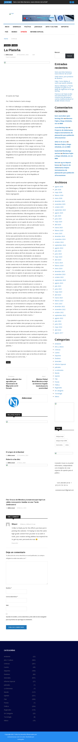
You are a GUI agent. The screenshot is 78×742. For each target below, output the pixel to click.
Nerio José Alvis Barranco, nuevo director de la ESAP (30, 2)
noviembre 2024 (60, 239)
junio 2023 (58, 289)
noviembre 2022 (60, 309)
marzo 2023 (59, 298)
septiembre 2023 (60, 280)
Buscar (57, 52)
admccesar (9, 55)
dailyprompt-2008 (61, 441)
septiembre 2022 (60, 315)
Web (7, 605)
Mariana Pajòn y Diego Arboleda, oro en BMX (63, 120)
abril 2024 (58, 260)
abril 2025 (58, 225)
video (67, 445)
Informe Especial (37, 32)
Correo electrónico (12, 597)
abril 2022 (58, 330)
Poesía (57, 382)
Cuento (57, 353)
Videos (57, 396)
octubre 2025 (59, 207)
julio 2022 (58, 321)
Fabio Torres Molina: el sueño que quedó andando (63, 82)
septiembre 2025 (60, 210)
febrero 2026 (59, 195)
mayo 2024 (58, 257)
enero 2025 (58, 233)
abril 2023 (58, 295)
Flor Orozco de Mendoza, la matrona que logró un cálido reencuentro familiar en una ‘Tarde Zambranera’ (25, 502)
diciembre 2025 (60, 201)
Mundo (14, 32)
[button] (71, 2)
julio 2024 (58, 251)
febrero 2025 (59, 230)
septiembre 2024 (60, 245)
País (6, 32)
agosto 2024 (59, 248)
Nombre (9, 588)
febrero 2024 (59, 266)
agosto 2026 (59, 187)
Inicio (7, 27)
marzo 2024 (59, 263)
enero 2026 (58, 198)
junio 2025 (58, 219)
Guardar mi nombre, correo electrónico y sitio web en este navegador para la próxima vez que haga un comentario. (26, 618)
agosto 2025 (59, 213)
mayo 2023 (58, 292)
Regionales (58, 388)
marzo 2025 (59, 228)
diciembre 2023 (60, 271)
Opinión (24, 32)
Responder (15, 543)
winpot (14, 524)
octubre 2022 (59, 312)
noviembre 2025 (60, 204)
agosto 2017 (59, 333)
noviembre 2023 (60, 274)
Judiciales (38, 27)
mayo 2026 (58, 192)
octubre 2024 (59, 242)
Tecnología (58, 394)
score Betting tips (61, 127)
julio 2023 (58, 286)
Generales (17, 27)
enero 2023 (58, 304)
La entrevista (59, 370)
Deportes (65, 27)
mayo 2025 (58, 222)
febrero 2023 (59, 301)
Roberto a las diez (13, 459)
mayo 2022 (58, 327)
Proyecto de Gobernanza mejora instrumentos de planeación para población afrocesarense (64, 170)
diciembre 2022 (60, 306)
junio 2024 (58, 254)
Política (27, 27)
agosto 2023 (59, 283)
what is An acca (60, 142)
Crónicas (14, 39)
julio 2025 (58, 216)
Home (6, 39)
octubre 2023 (59, 277)
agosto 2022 (59, 318)
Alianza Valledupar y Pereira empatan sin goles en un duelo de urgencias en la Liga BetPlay (64, 88)
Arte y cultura (52, 27)
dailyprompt (59, 436)
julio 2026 (58, 190)
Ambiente (58, 344)
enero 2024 (58, 268)
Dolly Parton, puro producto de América (64, 77)
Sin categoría (59, 391)
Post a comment (11, 57)
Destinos (58, 358)
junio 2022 (58, 324)
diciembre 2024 (60, 236)
